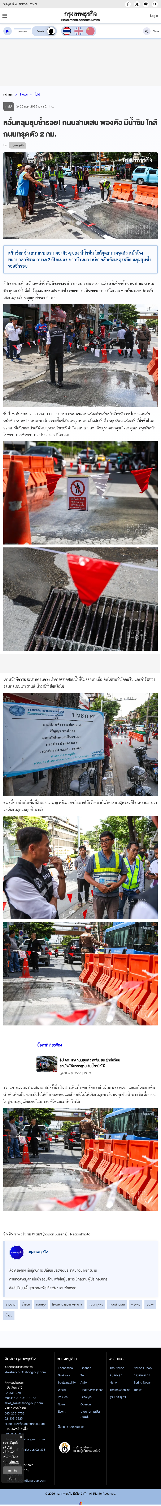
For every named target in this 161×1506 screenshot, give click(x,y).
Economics (65, 1368)
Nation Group (143, 1368)
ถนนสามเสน (117, 1304)
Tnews (138, 1390)
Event (62, 1411)
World (62, 1390)
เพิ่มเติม (14, 1462)
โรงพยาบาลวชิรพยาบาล (67, 1304)
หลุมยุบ (41, 1304)
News (24, 94)
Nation (114, 1382)
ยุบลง (150, 1304)
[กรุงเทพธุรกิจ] (80, 15)
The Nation (117, 1368)
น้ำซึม (8, 1315)
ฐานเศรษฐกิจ (118, 1397)
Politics (63, 1397)
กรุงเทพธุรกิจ (142, 1375)
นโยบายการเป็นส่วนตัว (90, 1414)
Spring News (142, 1382)
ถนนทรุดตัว (96, 1304)
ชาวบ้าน (10, 1304)
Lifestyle (86, 1397)
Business (64, 1375)
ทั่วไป (37, 94)
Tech (83, 1375)
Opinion (85, 1404)
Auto (83, 1382)
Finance (85, 1368)
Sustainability (67, 1382)
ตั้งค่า (12, 1479)
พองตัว (135, 1304)
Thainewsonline (120, 1390)
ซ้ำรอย (26, 1304)
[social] (128, 4)
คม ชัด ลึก (116, 1375)
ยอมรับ (12, 1470)
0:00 (20, 31)
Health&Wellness (91, 1390)
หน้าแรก (8, 94)
